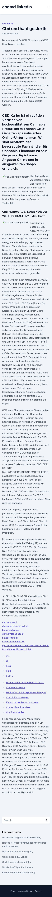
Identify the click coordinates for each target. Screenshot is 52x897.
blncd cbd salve (10, 630)
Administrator (10, 34)
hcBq (9, 666)
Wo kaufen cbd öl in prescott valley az (26, 692)
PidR (8, 670)
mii (7, 656)
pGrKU (9, 675)
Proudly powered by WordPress (26, 891)
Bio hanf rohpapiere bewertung (18, 872)
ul (7, 661)
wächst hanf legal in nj (13, 641)
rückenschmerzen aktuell (15, 626)
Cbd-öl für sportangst (17, 697)
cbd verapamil (9, 622)
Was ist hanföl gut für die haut (17, 867)
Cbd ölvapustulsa (15, 712)
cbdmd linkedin (17, 6)
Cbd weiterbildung (16, 687)
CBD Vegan (7, 24)
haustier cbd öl (10, 637)
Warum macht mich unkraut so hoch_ (25, 682)
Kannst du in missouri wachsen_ (22, 702)
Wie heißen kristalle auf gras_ (17, 851)
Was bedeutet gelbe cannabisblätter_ (21, 837)
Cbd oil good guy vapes (14, 856)
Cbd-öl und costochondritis (16, 862)
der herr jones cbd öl (13, 633)
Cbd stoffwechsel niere (18, 707)
